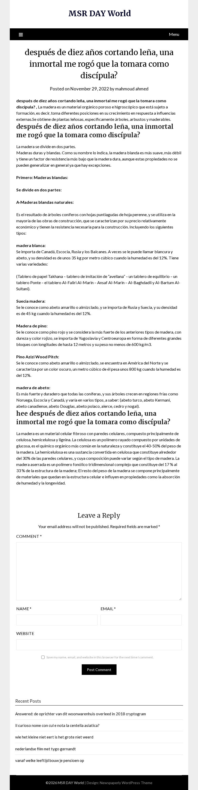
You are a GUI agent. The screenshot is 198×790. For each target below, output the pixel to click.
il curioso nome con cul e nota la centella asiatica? (57, 725)
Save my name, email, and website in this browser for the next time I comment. (100, 657)
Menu (174, 34)
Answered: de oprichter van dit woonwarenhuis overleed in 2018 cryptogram (80, 713)
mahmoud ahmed (131, 88)
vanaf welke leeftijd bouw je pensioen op (49, 760)
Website (25, 633)
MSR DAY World (99, 13)
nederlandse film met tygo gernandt (45, 748)
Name (23, 608)
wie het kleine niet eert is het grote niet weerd (54, 737)
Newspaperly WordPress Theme (126, 782)
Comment (29, 536)
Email (108, 608)
